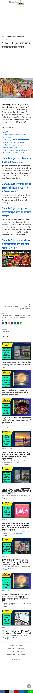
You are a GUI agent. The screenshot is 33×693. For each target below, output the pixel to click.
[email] (11, 691)
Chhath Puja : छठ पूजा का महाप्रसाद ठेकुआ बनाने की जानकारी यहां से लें (16, 212)
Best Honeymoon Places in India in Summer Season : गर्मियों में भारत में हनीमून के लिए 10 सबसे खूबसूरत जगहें (16, 455)
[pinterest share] (12, 323)
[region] (16, 19)
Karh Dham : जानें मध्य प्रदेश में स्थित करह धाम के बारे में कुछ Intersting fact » (17, 307)
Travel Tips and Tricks (8, 519)
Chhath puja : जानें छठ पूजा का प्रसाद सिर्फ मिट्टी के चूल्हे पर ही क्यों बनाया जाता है (16, 188)
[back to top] (29, 686)
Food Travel (5, 556)
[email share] (9, 323)
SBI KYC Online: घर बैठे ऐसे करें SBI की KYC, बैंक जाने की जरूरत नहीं (16, 632)
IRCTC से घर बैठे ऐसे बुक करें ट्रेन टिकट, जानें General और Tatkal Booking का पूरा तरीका (15, 562)
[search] (30, 3)
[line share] (21, 323)
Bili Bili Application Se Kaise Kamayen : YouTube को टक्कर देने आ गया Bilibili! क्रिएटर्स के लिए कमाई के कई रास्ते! (15, 526)
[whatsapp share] (18, 323)
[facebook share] (3, 323)
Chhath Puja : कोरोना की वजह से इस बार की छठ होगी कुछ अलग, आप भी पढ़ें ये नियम (16, 244)
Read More (16, 462)
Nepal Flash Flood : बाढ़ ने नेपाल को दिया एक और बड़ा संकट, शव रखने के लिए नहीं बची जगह (16, 364)
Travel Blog (5, 627)
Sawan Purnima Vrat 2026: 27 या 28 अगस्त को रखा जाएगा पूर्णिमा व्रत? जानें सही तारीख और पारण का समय (15, 392)
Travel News (5, 40)
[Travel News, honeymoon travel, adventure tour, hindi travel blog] (17, 2)
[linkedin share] (15, 323)
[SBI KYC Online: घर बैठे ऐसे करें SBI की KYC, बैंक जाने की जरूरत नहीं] (16, 617)
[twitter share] (6, 323)
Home (3, 36)
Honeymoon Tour (7, 448)
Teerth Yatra (6, 590)
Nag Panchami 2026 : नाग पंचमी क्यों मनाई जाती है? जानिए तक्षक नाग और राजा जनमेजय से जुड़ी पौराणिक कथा (16, 420)
